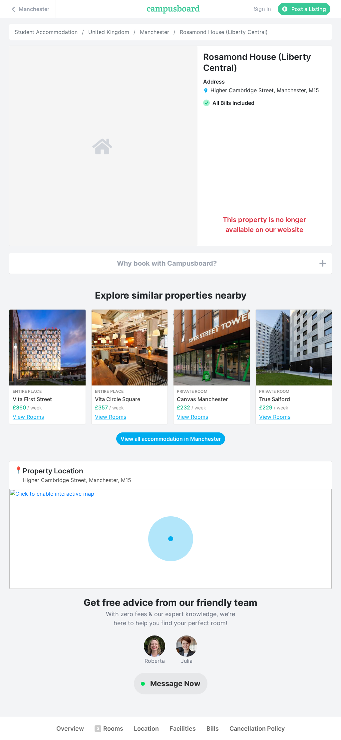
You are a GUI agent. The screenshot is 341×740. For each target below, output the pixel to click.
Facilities (183, 728)
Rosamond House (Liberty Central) (224, 32)
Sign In (262, 8)
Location (146, 728)
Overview (70, 728)
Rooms (110, 728)
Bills (212, 728)
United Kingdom (108, 32)
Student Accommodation (46, 32)
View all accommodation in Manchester (171, 438)
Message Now (175, 683)
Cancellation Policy (257, 728)
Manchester (154, 32)
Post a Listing (308, 9)
